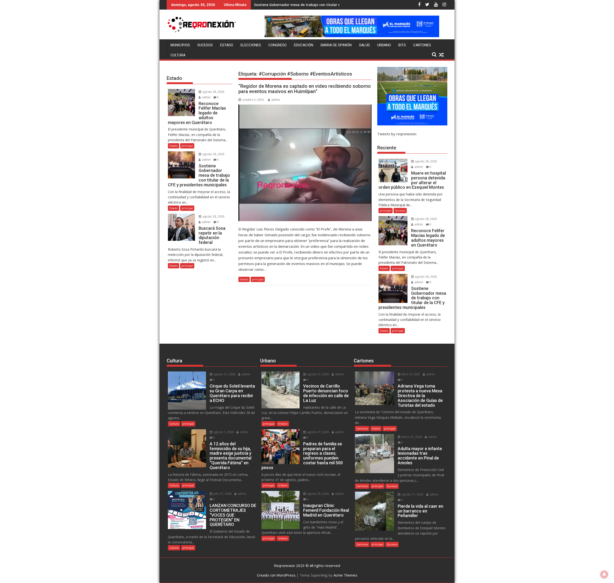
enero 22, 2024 (411, 437)
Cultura (178, 55)
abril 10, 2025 (410, 374)
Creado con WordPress (276, 575)
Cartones (422, 45)
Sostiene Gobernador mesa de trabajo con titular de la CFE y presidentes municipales (326, 4)
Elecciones (251, 45)
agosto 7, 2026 (223, 432)
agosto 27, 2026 (224, 374)
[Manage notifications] (604, 574)
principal (257, 279)
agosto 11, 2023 (412, 494)
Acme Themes (345, 575)
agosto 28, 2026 (213, 92)
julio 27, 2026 (222, 494)
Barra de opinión (336, 45)
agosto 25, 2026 (317, 494)
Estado (226, 45)
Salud (364, 45)
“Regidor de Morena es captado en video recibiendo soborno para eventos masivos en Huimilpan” (304, 88)
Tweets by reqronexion (396, 133)
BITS (402, 45)
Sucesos (205, 45)
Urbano (384, 45)
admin (275, 100)
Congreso (277, 45)
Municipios (180, 45)
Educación (303, 45)
